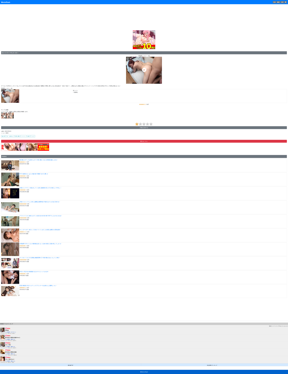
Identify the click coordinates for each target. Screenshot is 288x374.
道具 (28, 136)
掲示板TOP (70, 365)
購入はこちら (144, 141)
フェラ (32, 136)
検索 (282, 2)
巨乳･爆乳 (17, 136)
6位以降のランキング (212, 365)
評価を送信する (144, 127)
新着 (274, 2)
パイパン (24, 136)
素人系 (3, 136)
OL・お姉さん (10, 136)
